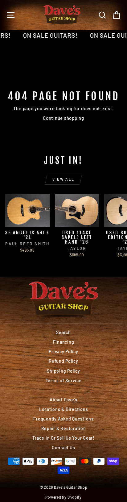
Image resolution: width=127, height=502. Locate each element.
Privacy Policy (63, 351)
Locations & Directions (63, 409)
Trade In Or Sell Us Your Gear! (63, 438)
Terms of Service (64, 380)
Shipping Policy (63, 371)
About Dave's (63, 399)
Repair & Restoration (63, 428)
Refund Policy (63, 361)
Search (63, 332)
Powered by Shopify (63, 497)
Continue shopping (63, 118)
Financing (63, 342)
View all (63, 179)
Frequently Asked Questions (63, 418)
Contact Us (63, 447)
